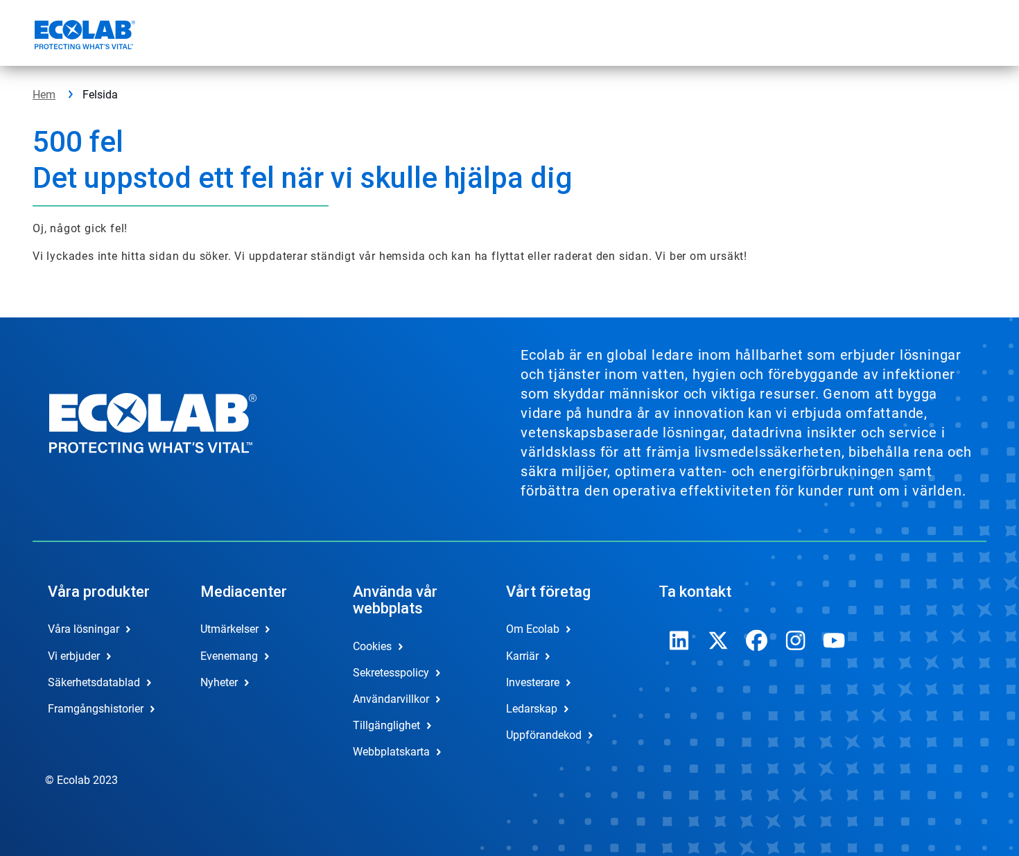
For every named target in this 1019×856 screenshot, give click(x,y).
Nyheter (219, 682)
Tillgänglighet (386, 725)
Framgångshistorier (95, 708)
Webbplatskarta (391, 751)
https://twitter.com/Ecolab (718, 640)
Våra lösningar (83, 629)
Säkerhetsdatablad (94, 682)
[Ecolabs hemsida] (83, 36)
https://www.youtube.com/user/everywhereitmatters (834, 640)
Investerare (532, 682)
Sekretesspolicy (391, 672)
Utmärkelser (229, 629)
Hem (44, 94)
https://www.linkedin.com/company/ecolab (679, 640)
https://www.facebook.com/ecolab (757, 640)
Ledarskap (531, 708)
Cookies (372, 646)
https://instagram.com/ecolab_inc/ (796, 640)
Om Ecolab (532, 629)
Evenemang (229, 656)
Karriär (522, 656)
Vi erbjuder (74, 656)
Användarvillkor (391, 699)
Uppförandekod (544, 735)
